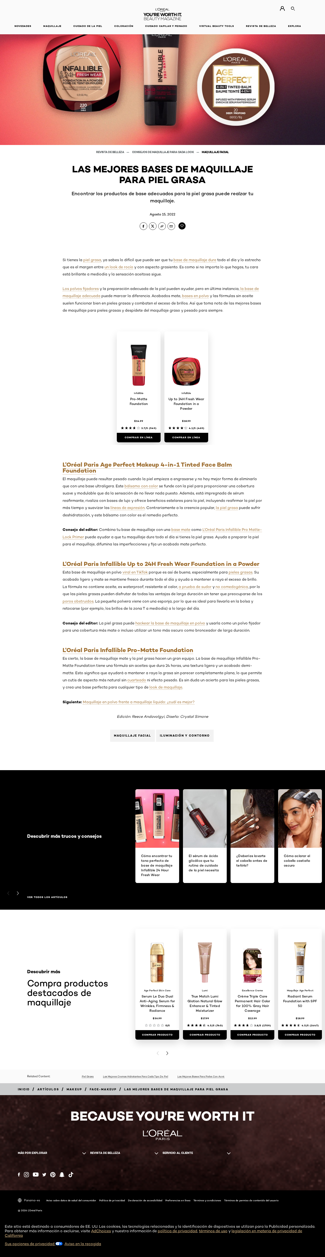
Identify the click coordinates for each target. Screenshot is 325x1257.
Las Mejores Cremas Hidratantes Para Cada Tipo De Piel (135, 1076)
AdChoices (101, 1231)
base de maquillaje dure (194, 260)
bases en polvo (195, 296)
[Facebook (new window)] (19, 1174)
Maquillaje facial (215, 152)
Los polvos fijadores (81, 288)
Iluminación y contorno (185, 735)
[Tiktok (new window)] (71, 1174)
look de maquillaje (165, 687)
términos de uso (213, 1231)
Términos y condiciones (207, 1200)
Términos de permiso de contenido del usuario (251, 1200)
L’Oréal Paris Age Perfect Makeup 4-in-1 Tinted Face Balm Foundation (147, 467)
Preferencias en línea (177, 1200)
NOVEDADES (23, 26)
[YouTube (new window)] (36, 1174)
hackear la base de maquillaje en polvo (170, 623)
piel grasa (92, 260)
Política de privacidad (112, 1200)
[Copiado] (162, 226)
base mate (180, 529)
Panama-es (32, 1200)
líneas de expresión (127, 507)
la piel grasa (227, 507)
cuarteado (136, 680)
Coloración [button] (123, 26)
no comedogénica (232, 586)
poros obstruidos (78, 601)
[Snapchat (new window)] (61, 1174)
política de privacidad (177, 1231)
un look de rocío (118, 267)
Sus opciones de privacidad (30, 1244)
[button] (3, 448)
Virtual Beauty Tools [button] (216, 26)
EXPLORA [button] (294, 26)
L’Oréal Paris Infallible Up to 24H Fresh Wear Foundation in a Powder (161, 564)
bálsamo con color (141, 486)
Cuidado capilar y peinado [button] (166, 26)
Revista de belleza (110, 152)
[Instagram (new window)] (26, 1174)
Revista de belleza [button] (261, 26)
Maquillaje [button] (52, 26)
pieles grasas (240, 572)
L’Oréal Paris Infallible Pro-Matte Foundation (128, 650)
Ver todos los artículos (47, 897)
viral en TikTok (135, 572)
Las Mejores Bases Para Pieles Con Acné (200, 1076)
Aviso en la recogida (82, 1244)
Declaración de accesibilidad (145, 1200)
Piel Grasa (88, 1076)
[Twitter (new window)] (44, 1175)
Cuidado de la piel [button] (87, 26)
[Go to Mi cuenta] (282, 8)
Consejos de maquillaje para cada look (163, 152)
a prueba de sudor (195, 586)
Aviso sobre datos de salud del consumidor (71, 1200)
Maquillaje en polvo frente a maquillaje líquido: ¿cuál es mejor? (139, 702)
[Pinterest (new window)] (52, 1174)
